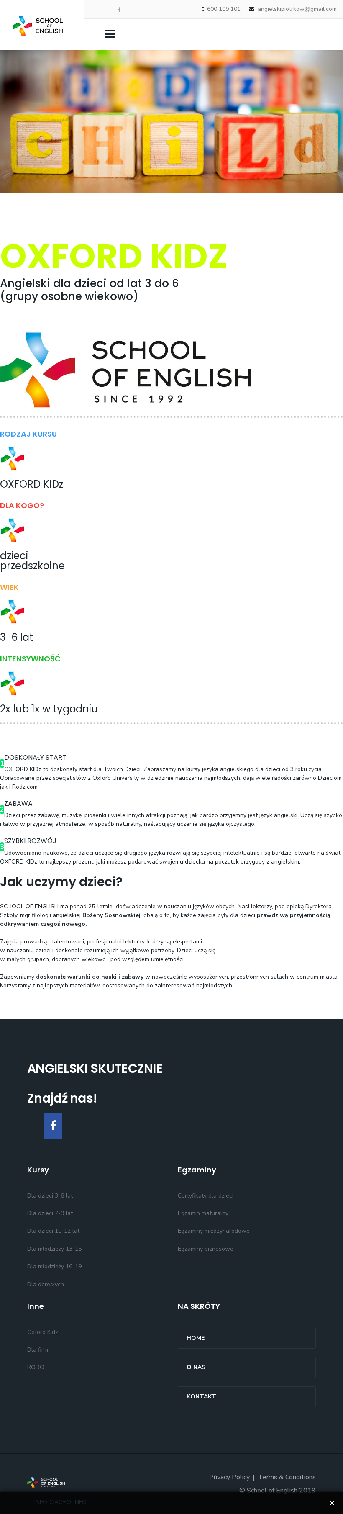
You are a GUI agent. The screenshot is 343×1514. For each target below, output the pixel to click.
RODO (35, 1367)
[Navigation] (110, 33)
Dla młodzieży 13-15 (54, 1249)
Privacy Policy (229, 1477)
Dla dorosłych (45, 1284)
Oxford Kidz (42, 1332)
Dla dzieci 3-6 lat (50, 1196)
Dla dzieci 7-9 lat (50, 1213)
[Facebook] (53, 1126)
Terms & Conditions (287, 1477)
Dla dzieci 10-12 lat (53, 1231)
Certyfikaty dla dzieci (205, 1196)
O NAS (196, 1367)
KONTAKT (201, 1397)
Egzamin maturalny (203, 1213)
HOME (196, 1338)
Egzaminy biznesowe (205, 1249)
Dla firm (37, 1350)
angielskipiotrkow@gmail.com (297, 9)
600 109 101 (224, 9)
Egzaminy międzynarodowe (214, 1231)
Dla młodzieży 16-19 (54, 1266)
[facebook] (119, 9)
